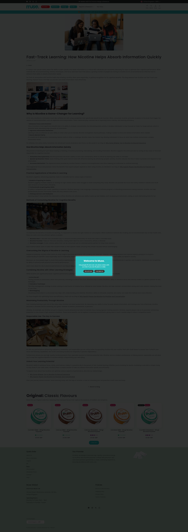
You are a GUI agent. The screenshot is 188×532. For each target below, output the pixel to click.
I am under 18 (99, 271)
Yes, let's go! (88, 271)
